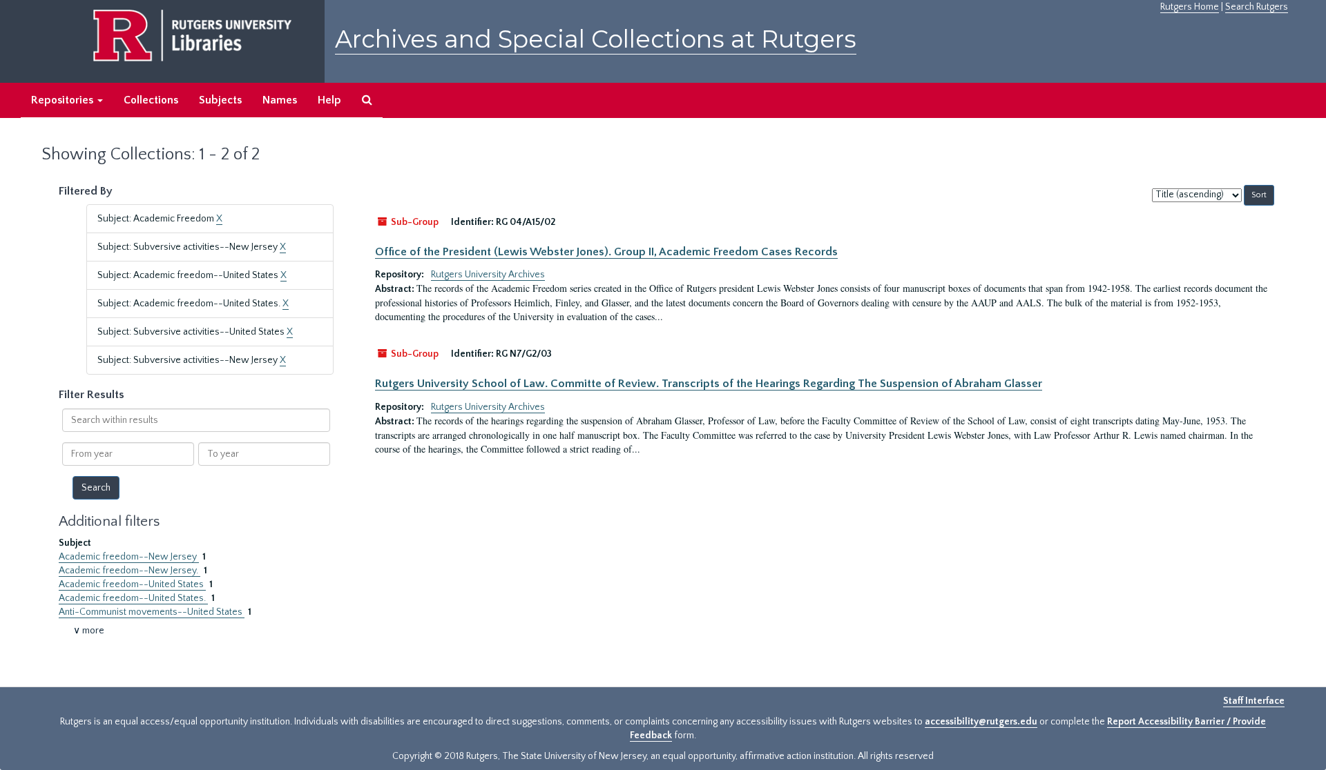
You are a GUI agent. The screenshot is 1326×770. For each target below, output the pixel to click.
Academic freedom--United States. (133, 598)
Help (329, 100)
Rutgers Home (1189, 6)
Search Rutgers (1256, 6)
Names (279, 100)
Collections (151, 100)
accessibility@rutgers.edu (981, 721)
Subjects (220, 100)
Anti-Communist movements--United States (151, 612)
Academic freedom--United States (132, 584)
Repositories (63, 100)
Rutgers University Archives (488, 274)
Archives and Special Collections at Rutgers (595, 39)
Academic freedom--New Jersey (129, 556)
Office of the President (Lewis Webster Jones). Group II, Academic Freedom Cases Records (606, 252)
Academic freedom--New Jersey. (129, 570)
